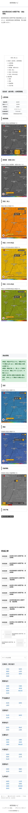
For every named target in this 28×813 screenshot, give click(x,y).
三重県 (20, 729)
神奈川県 (20, 690)
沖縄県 (20, 788)
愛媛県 (20, 769)
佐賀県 (7, 783)
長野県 (20, 702)
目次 (12, 57)
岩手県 (7, 673)
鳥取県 (7, 754)
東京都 (20, 688)
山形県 (20, 671)
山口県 (20, 756)
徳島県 (7, 769)
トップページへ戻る (7, 808)
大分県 (20, 781)
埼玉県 (7, 693)
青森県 (7, 671)
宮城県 (7, 676)
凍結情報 (9, 76)
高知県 (20, 771)
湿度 (10, 78)
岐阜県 (7, 727)
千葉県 (20, 685)
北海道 (7, 669)
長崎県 (7, 786)
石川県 (7, 717)
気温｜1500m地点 (13, 72)
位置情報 (11, 63)
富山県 (7, 715)
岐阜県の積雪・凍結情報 (8, 516)
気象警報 (11, 83)
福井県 (20, 715)
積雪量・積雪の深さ (14, 67)
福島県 (20, 673)
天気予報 (11, 85)
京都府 (7, 742)
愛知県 (20, 727)
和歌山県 (20, 744)
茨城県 (7, 685)
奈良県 (20, 742)
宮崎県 (20, 783)
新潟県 (7, 702)
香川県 (7, 771)
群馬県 (7, 690)
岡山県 (7, 759)
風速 (10, 81)
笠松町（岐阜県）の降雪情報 (14, 60)
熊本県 (7, 788)
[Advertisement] (14, 39)
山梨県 (7, 705)
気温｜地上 (11, 69)
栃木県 (7, 688)
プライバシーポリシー (20, 808)
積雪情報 (11, 65)
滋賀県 (7, 739)
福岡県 (7, 781)
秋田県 (20, 669)
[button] (25, 658)
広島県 (20, 754)
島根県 (7, 756)
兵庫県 (20, 739)
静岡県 (7, 729)
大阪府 (7, 744)
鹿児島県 (20, 786)
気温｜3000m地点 (13, 74)
